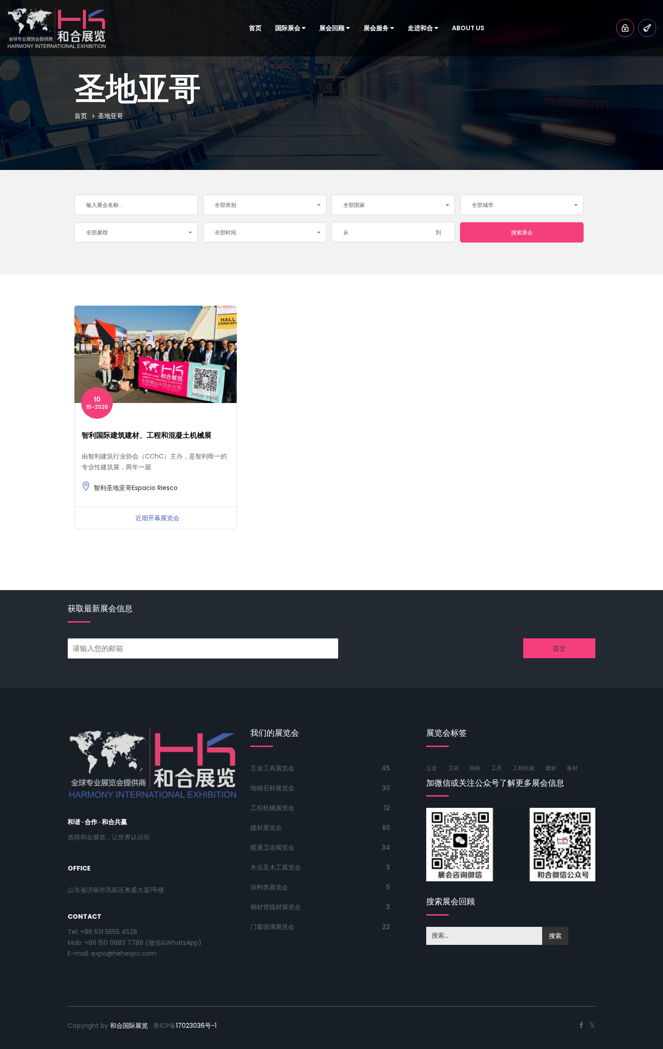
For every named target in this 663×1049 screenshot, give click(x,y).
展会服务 (377, 27)
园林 (475, 768)
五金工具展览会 (272, 768)
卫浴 (453, 768)
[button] (265, 205)
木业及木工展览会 (275, 867)
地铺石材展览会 (272, 787)
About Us (468, 27)
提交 (559, 648)
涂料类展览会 (269, 887)
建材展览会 (266, 827)
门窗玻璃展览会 (272, 926)
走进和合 (421, 27)
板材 (572, 768)
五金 (431, 768)
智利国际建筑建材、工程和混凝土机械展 (147, 435)
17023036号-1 (196, 1025)
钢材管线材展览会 (275, 907)
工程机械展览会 (272, 807)
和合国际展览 (129, 1025)
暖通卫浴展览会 (272, 847)
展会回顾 (332, 27)
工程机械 (523, 768)
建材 (550, 768)
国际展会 (288, 27)
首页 (255, 27)
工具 (496, 768)
